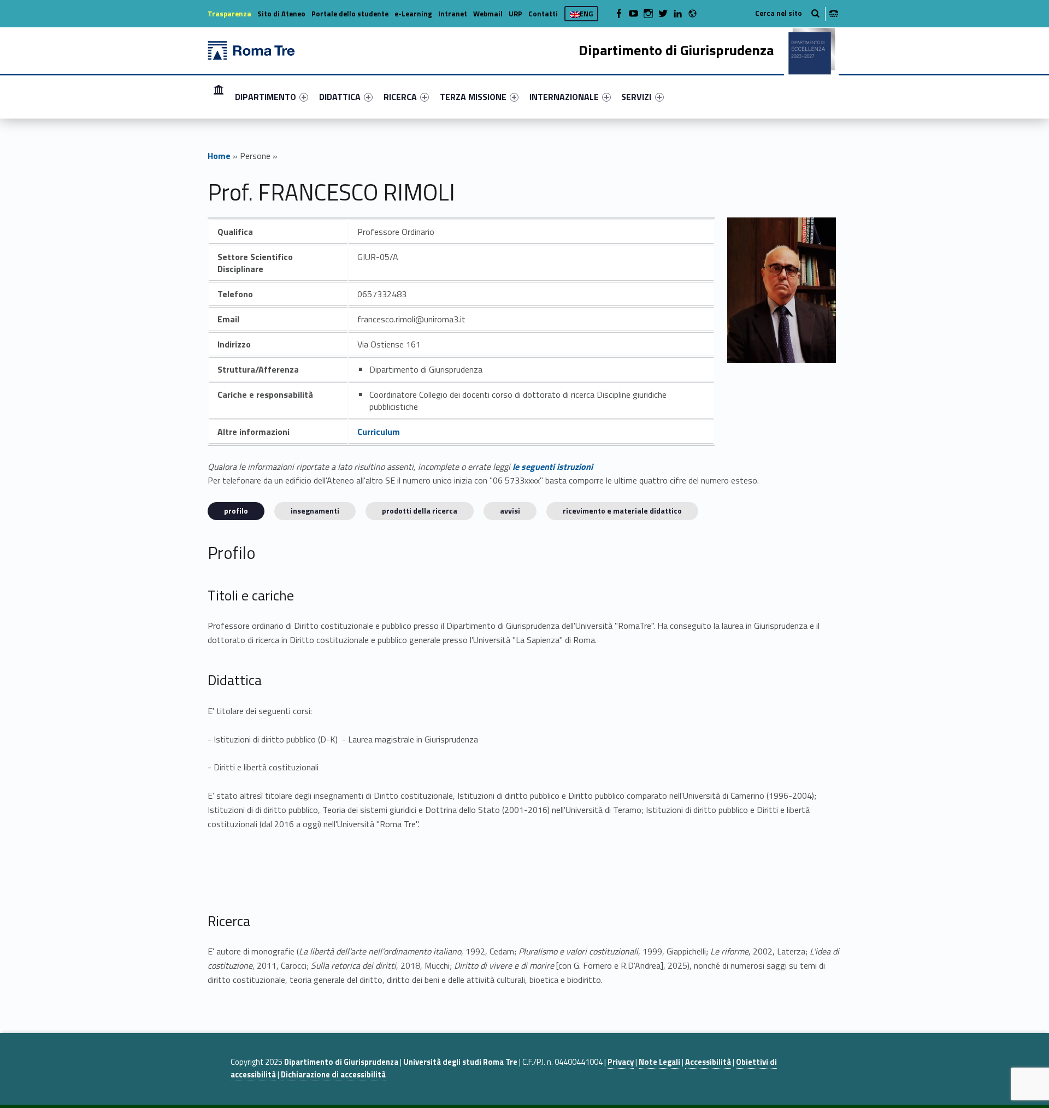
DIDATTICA (340, 96)
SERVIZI (636, 96)
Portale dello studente (349, 13)
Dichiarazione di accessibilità (333, 1075)
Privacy (621, 1062)
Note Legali (659, 1062)
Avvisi (510, 510)
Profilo (236, 510)
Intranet (452, 13)
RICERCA (400, 96)
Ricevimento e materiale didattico (622, 510)
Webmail (488, 13)
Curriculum (378, 431)
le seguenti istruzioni (552, 466)
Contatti (543, 13)
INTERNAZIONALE (564, 96)
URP (515, 13)
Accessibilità (708, 1062)
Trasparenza (229, 13)
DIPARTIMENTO (265, 96)
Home (218, 96)
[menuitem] (218, 97)
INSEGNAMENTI (315, 510)
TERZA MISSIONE (473, 96)
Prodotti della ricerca (419, 510)
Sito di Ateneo (281, 13)
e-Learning (413, 13)
